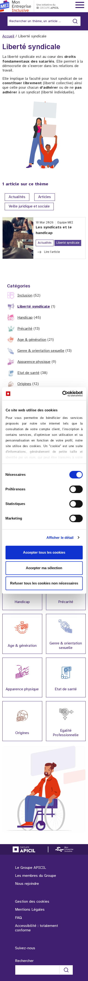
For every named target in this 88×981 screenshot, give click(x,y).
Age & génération (31, 340)
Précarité (24, 329)
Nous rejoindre (27, 884)
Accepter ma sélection (44, 568)
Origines (24, 384)
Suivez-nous (25, 948)
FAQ (18, 918)
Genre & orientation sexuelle (40, 351)
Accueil (8, 36)
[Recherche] (66, 970)
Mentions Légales (30, 910)
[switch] (76, 489)
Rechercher (24, 961)
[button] (78, 880)
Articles (44, 197)
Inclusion (24, 296)
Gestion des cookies (32, 902)
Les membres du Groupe (35, 876)
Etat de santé (28, 373)
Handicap (25, 318)
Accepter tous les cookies (44, 552)
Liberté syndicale (33, 307)
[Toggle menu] (80, 5)
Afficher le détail (60, 538)
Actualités (17, 197)
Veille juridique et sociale (29, 207)
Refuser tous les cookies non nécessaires (44, 583)
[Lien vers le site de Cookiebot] (63, 394)
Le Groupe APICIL (30, 868)
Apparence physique (33, 362)
